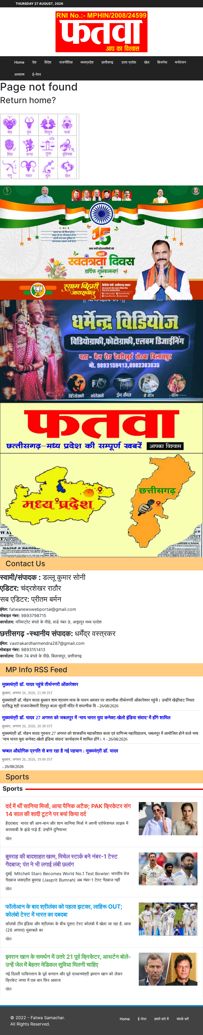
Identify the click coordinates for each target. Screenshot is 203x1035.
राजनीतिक (66, 62)
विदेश (47, 62)
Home (19, 62)
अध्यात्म (19, 74)
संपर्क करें (183, 1019)
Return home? (28, 100)
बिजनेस (162, 62)
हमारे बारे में (161, 1019)
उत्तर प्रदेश (128, 62)
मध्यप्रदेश (87, 62)
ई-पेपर (36, 74)
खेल (146, 62)
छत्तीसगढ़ (107, 62)
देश (34, 62)
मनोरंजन (180, 62)
